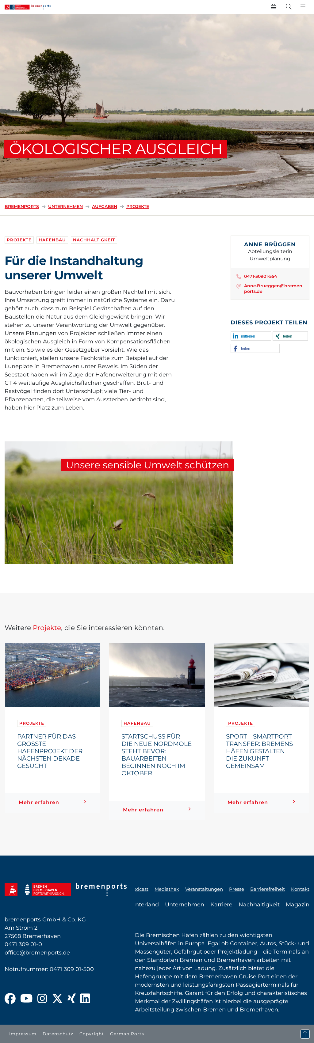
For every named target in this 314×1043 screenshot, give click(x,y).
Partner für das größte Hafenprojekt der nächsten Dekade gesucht (49, 751)
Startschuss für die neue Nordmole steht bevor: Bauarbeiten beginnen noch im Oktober (156, 755)
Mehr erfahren (39, 802)
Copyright (91, 1034)
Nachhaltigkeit (94, 239)
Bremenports (22, 206)
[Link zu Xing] (71, 999)
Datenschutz (58, 1034)
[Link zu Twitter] (57, 999)
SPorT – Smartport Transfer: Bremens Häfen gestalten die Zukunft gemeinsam (259, 751)
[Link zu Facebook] (10, 999)
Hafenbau (52, 239)
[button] (251, 336)
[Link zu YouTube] (26, 999)
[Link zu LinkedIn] (85, 999)
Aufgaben (104, 206)
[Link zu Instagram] (42, 999)
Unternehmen (65, 206)
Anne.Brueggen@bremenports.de (273, 288)
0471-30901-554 (260, 276)
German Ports (127, 1034)
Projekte (137, 206)
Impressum (22, 1034)
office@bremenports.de (37, 952)
